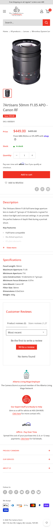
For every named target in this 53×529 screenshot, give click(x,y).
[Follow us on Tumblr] (39, 492)
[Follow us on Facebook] (5, 492)
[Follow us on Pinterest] (16, 492)
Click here (17, 413)
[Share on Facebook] (37, 189)
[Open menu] (4, 11)
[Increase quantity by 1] (32, 155)
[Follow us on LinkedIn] (33, 492)
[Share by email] (48, 189)
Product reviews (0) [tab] (16, 323)
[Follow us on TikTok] (27, 492)
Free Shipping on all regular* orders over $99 (26, 2)
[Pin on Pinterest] (42, 189)
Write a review (26, 347)
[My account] (41, 11)
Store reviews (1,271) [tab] (38, 323)
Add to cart (26, 174)
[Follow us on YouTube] (22, 492)
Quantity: (7, 155)
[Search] (46, 22)
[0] (47, 11)
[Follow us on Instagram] (11, 492)
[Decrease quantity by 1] (17, 155)
